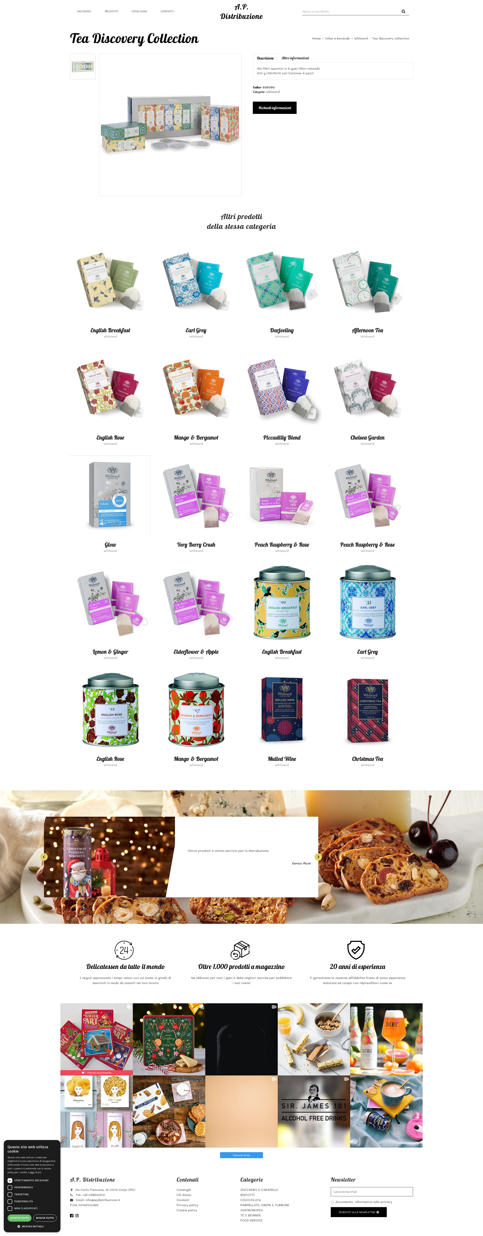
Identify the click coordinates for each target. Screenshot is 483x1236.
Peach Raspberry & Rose (282, 544)
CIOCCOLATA (250, 1200)
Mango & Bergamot (196, 437)
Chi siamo (84, 11)
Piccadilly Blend (281, 437)
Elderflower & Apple (196, 651)
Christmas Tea (367, 758)
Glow (110, 544)
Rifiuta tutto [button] (45, 1218)
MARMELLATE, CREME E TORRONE (264, 1205)
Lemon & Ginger (110, 651)
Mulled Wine (282, 758)
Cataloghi (139, 11)
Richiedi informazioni (274, 107)
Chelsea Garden (368, 437)
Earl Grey (196, 330)
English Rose (110, 437)
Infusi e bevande (337, 38)
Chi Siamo (184, 1195)
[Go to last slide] (44, 857)
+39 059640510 (93, 1195)
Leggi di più (34, 1172)
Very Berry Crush (196, 544)
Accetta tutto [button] (19, 1218)
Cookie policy (187, 1210)
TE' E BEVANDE (250, 1215)
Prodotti (111, 11)
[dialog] (32, 1186)
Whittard (361, 38)
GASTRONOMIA (251, 1210)
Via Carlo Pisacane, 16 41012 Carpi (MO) (105, 1190)
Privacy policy (187, 1205)
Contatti (167, 11)
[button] (32, 1226)
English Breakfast (110, 330)
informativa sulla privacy (373, 1202)
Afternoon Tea (367, 330)
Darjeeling (282, 330)
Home (316, 38)
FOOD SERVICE (251, 1220)
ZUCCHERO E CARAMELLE (259, 1190)
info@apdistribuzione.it (102, 1200)
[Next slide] (318, 857)
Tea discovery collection (390, 38)
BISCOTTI (247, 1195)
